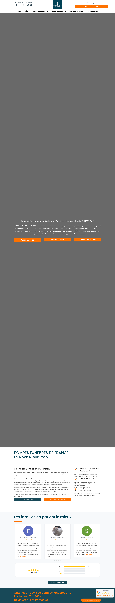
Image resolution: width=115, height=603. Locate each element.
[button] (55, 561)
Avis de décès (23, 11)
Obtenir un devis (57, 240)
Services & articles (76, 11)
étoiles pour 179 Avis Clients (105, 595)
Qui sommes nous (28, 500)
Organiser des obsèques (39, 11)
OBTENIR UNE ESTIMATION (91, 600)
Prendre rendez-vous (19, 8)
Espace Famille (29, 8)
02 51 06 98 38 (24, 5)
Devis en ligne (91, 3)
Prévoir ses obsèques (58, 11)
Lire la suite (23, 556)
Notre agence (93, 11)
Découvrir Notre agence (57, 500)
